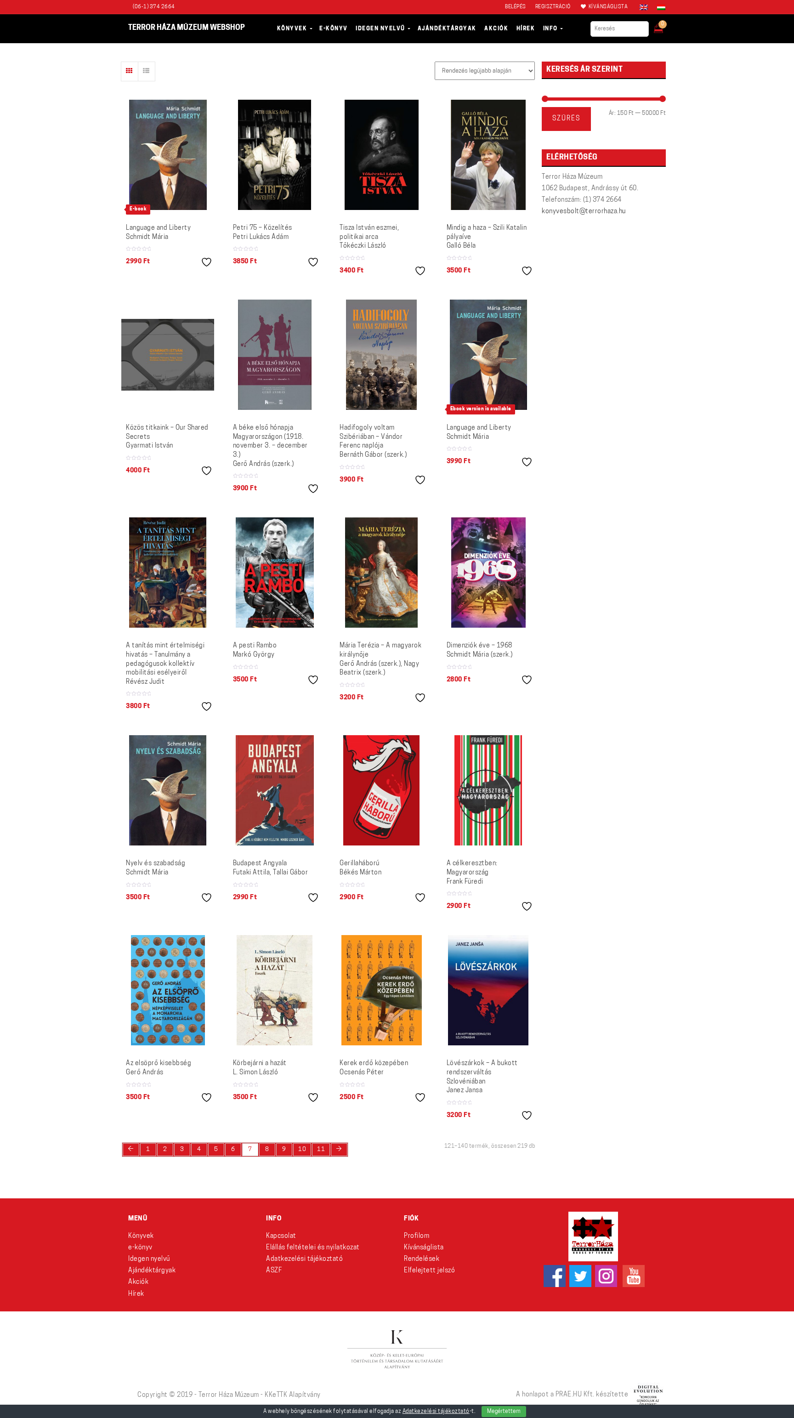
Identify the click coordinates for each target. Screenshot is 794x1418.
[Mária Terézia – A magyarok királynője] (381, 572)
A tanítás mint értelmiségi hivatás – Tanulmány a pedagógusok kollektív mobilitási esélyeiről (165, 663)
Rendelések (421, 1259)
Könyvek (141, 1236)
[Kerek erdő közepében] (381, 990)
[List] (146, 71)
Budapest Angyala (270, 868)
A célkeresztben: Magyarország (472, 872)
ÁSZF (274, 1270)
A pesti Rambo (255, 650)
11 (321, 1149)
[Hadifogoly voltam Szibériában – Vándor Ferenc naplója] (381, 355)
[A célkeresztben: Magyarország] (488, 790)
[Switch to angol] (643, 7)
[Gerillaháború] (381, 790)
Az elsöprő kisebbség (158, 1068)
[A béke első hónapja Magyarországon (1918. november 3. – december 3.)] (275, 355)
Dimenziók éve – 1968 (480, 650)
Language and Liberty (158, 233)
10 (302, 1149)
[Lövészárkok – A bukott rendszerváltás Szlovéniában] (488, 990)
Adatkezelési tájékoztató (304, 1259)
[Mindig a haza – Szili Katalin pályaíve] (488, 155)
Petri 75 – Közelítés (262, 233)
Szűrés (566, 118)
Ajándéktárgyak (152, 1270)
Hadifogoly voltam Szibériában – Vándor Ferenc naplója (373, 442)
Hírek (136, 1294)
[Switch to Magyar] (658, 7)
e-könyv (140, 1247)
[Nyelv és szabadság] (167, 790)
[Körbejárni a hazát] (274, 990)
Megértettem (504, 1411)
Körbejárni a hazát (260, 1068)
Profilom (416, 1236)
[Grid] (129, 71)
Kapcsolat (281, 1236)
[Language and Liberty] (168, 155)
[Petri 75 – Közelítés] (274, 155)
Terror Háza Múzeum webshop (186, 28)
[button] (665, 25)
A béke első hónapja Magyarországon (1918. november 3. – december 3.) (270, 446)
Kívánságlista (424, 1247)
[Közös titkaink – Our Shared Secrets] (168, 355)
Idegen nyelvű (149, 1259)
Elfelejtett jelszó (429, 1270)
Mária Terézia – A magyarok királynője (380, 659)
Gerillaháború (360, 868)
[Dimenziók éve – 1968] (488, 572)
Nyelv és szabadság (155, 868)
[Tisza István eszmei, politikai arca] (382, 155)
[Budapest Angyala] (275, 790)
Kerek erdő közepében (374, 1068)
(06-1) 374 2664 (154, 7)
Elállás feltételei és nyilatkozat (313, 1247)
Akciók (138, 1282)
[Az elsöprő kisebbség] (168, 990)
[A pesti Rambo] (275, 572)
